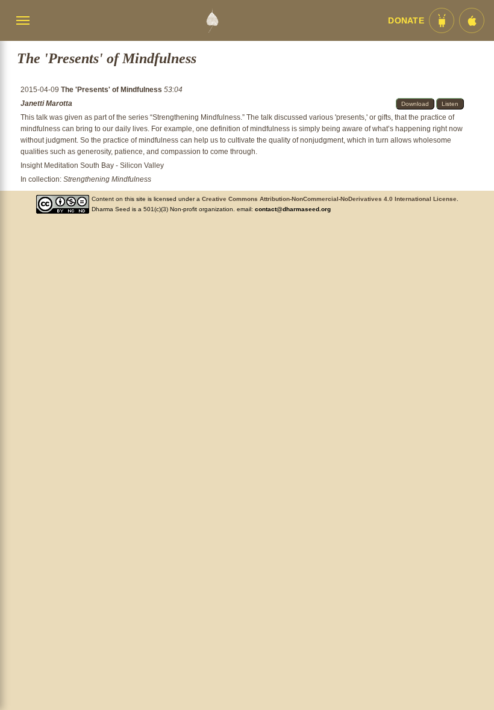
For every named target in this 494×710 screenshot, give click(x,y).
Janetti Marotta (46, 103)
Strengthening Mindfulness (107, 179)
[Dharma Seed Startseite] (212, 20)
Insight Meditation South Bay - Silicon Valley (92, 165)
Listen (450, 103)
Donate (406, 20)
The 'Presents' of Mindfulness (112, 89)
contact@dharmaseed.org (293, 209)
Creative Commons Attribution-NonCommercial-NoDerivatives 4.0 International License (329, 199)
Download (415, 103)
